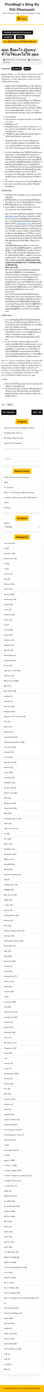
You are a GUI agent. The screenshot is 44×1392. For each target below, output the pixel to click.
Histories (7, 615)
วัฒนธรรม (8, 1278)
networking (8, 737)
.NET (6, 824)
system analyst (10, 1119)
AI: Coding (8, 487)
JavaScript (8, 37)
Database (8, 854)
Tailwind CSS (9, 1012)
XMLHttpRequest (11, 216)
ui (4, 1145)
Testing (7, 936)
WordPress (8, 1043)
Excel (6, 1053)
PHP (6, 986)
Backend (7, 961)
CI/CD (6, 1079)
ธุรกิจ (6, 1232)
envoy (6, 609)
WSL (6, 813)
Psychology (8, 660)
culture (7, 574)
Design (7, 584)
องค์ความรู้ (8, 1334)
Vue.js (6, 1037)
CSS (6, 1007)
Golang (7, 966)
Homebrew (8, 762)
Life (5, 630)
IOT (5, 722)
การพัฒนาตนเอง (10, 1181)
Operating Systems (12, 742)
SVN (6, 1094)
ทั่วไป (6, 1227)
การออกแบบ (9, 1186)
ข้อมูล (6, 1191)
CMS (6, 482)
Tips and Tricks (10, 671)
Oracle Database (11, 874)
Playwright (8, 946)
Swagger (7, 849)
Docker (7, 1084)
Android (7, 752)
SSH (6, 798)
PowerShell (8, 808)
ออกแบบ (7, 1339)
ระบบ (6, 1272)
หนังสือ (7, 1328)
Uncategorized (10, 1150)
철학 (5, 1369)
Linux (6, 772)
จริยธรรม (7, 1211)
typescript (8, 1140)
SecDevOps (9, 1074)
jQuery (20, 37)
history (7, 620)
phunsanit (22, 60)
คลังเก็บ (6, 523)
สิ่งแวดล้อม (8, 691)
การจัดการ (8, 1165)
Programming (9, 819)
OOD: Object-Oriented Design (16, 477)
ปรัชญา (7, 676)
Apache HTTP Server (13, 716)
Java (6, 971)
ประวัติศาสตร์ (9, 1252)
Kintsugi (7, 508)
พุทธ (5, 686)
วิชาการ (7, 1283)
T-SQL (6, 905)
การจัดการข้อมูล (10, 1170)
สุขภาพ (7, 1323)
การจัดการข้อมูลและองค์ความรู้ (16, 1176)
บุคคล (6, 1237)
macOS (7, 778)
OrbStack (8, 783)
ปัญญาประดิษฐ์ (10, 1257)
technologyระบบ (11, 1130)
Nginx (6, 727)
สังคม (6, 1318)
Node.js (7, 981)
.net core (7, 543)
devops (7, 594)
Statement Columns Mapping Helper (19, 428)
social (6, 1109)
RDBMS (7, 890)
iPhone (7, 767)
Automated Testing (12, 941)
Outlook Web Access (24, 224)
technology (8, 1125)
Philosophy (8, 655)
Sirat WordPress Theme (15, 1388)
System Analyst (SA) (12, 931)
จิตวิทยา (7, 1216)
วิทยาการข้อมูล (10, 1293)
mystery (7, 701)
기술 (5, 1354)
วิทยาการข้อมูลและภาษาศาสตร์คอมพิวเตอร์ (21, 1298)
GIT (5, 1089)
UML (6, 951)
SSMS (6, 900)
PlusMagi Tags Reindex (14, 438)
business (7, 553)
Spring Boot (9, 976)
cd (5, 564)
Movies (7, 650)
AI (5, 548)
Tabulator (8, 1032)
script (6, 1068)
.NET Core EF (10, 829)
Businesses (8, 558)
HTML (19, 282)
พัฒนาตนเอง (9, 681)
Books (6, 635)
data (6, 579)
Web (6, 956)
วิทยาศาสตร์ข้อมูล (11, 1313)
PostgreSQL (9, 885)
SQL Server (9, 895)
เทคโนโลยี (8, 1344)
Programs (8, 1048)
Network (7, 711)
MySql (6, 869)
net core (7, 706)
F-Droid (7, 757)
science (7, 1063)
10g (5, 879)
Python (7, 920)
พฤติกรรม (8, 1262)
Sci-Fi (6, 665)
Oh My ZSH (9, 788)
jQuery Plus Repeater (13, 443)
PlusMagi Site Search (13, 433)
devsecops (8, 599)
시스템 (6, 1364)
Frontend (8, 1002)
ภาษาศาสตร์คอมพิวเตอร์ (14, 1267)
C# (5, 834)
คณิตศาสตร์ (8, 1196)
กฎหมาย (7, 1160)
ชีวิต (5, 1221)
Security (7, 1099)
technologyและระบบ (12, 1135)
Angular (7, 1022)
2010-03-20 (10, 60)
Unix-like (7, 747)
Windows (7, 803)
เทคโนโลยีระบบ (10, 1349)
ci (4, 569)
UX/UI (6, 589)
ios (5, 625)
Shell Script (9, 793)
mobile (7, 696)
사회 (5, 1359)
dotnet (6, 604)
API (5, 839)
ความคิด (7, 1201)
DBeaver (7, 859)
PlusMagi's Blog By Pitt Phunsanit (17, 32)
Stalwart (7, 732)
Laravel (7, 991)
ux (5, 1155)
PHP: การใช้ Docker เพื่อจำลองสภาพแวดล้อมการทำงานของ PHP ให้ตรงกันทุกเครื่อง (20, 497)
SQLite (7, 910)
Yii (5, 997)
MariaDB (7, 864)
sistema (7, 1104)
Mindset (7, 645)
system (7, 1114)
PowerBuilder (9, 915)
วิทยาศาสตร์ (9, 1308)
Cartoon (7, 640)
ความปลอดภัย (9, 1206)
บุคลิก (6, 1247)
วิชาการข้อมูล (9, 1288)
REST (6, 844)
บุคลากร (7, 1242)
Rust (6, 926)
